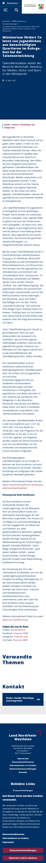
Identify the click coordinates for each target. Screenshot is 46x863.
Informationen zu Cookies (15, 838)
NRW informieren (19, 21)
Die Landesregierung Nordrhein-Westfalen (34, 6)
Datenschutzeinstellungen (23, 850)
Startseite (6, 21)
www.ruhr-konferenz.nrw (15, 619)
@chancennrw (18, 629)
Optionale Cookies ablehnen (23, 858)
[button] (11, 3)
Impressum (8, 842)
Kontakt (23, 772)
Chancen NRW (20, 633)
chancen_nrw (21, 636)
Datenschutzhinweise (13, 834)
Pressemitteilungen (9, 24)
